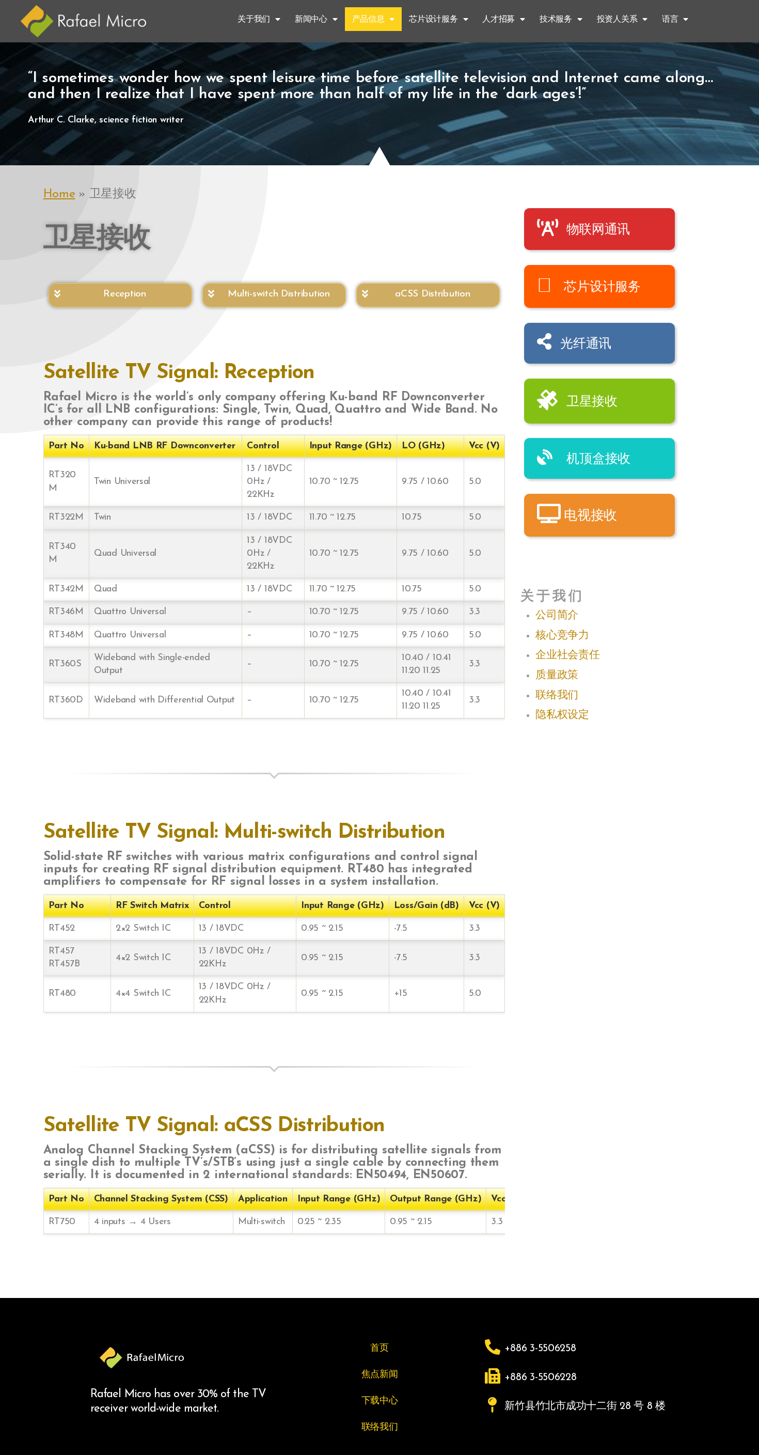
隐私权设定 (562, 714)
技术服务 (556, 18)
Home (59, 194)
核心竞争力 (562, 634)
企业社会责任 (567, 654)
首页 (379, 1347)
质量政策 (556, 674)
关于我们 (254, 18)
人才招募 (498, 18)
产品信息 (368, 18)
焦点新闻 (379, 1374)
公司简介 (556, 614)
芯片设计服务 (433, 18)
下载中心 (379, 1400)
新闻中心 (311, 18)
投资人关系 (617, 18)
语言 (670, 18)
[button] (120, 295)
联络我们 (556, 694)
